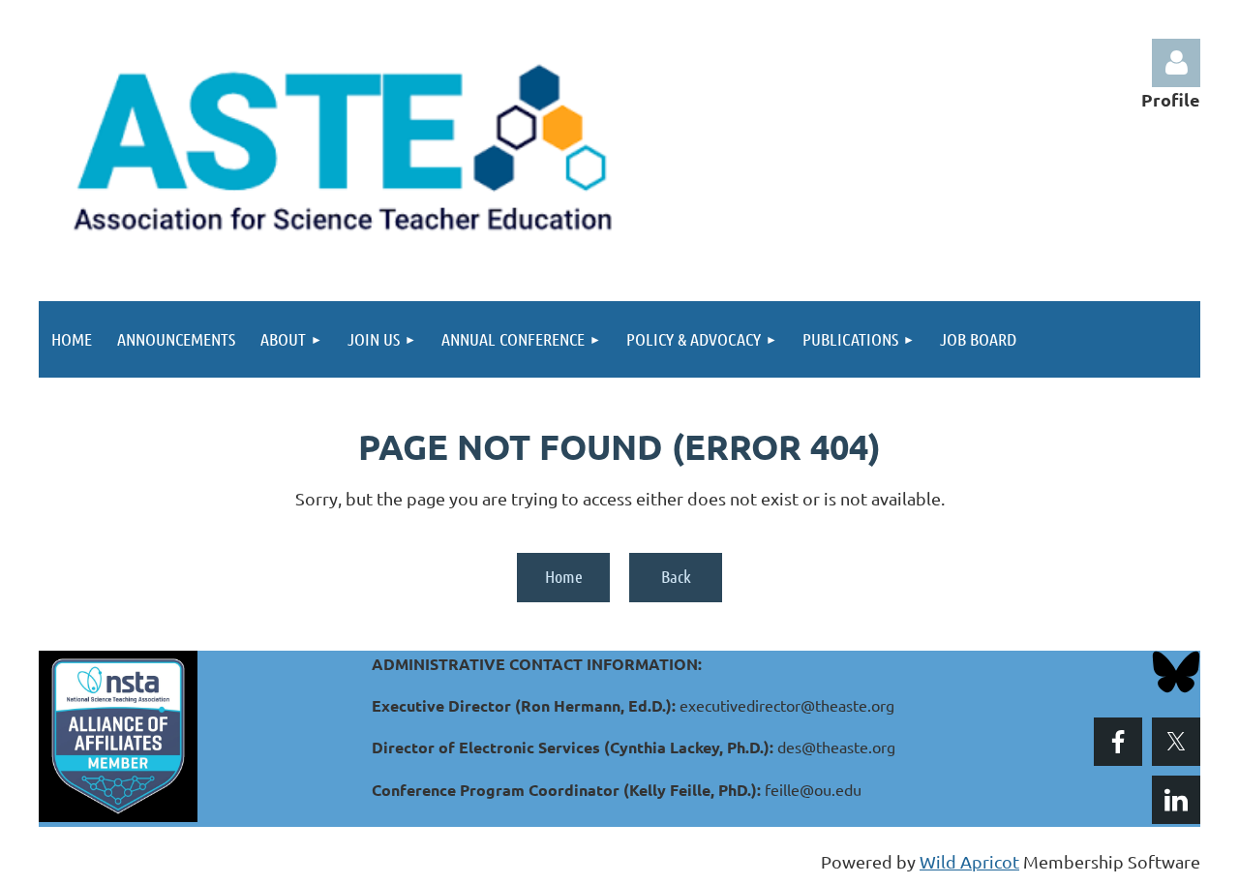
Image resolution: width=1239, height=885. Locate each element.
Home (564, 576)
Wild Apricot (969, 861)
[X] (1176, 741)
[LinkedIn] (1176, 800)
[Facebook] (1118, 741)
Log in (1176, 63)
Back (676, 576)
